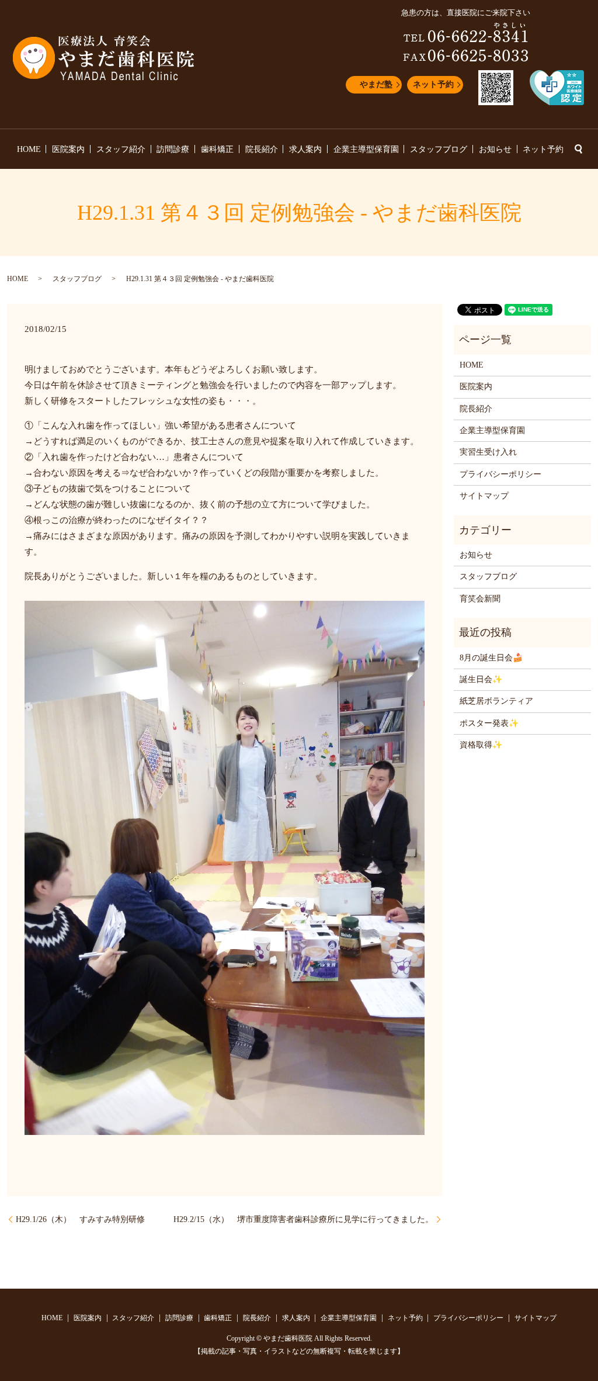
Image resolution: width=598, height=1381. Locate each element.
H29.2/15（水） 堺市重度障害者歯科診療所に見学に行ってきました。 (303, 1219)
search (578, 149)
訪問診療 (173, 149)
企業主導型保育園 (366, 149)
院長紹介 (261, 149)
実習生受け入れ (488, 452)
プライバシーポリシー (500, 474)
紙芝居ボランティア (496, 701)
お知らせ (495, 149)
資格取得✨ (481, 744)
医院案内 (68, 149)
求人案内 (305, 149)
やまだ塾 (376, 84)
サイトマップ (484, 496)
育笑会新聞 (480, 598)
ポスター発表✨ (489, 723)
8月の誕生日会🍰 (491, 657)
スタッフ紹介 (120, 149)
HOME (29, 149)
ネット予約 (433, 84)
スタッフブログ (438, 149)
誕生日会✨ (481, 679)
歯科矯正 (217, 149)
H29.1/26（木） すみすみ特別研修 (80, 1219)
